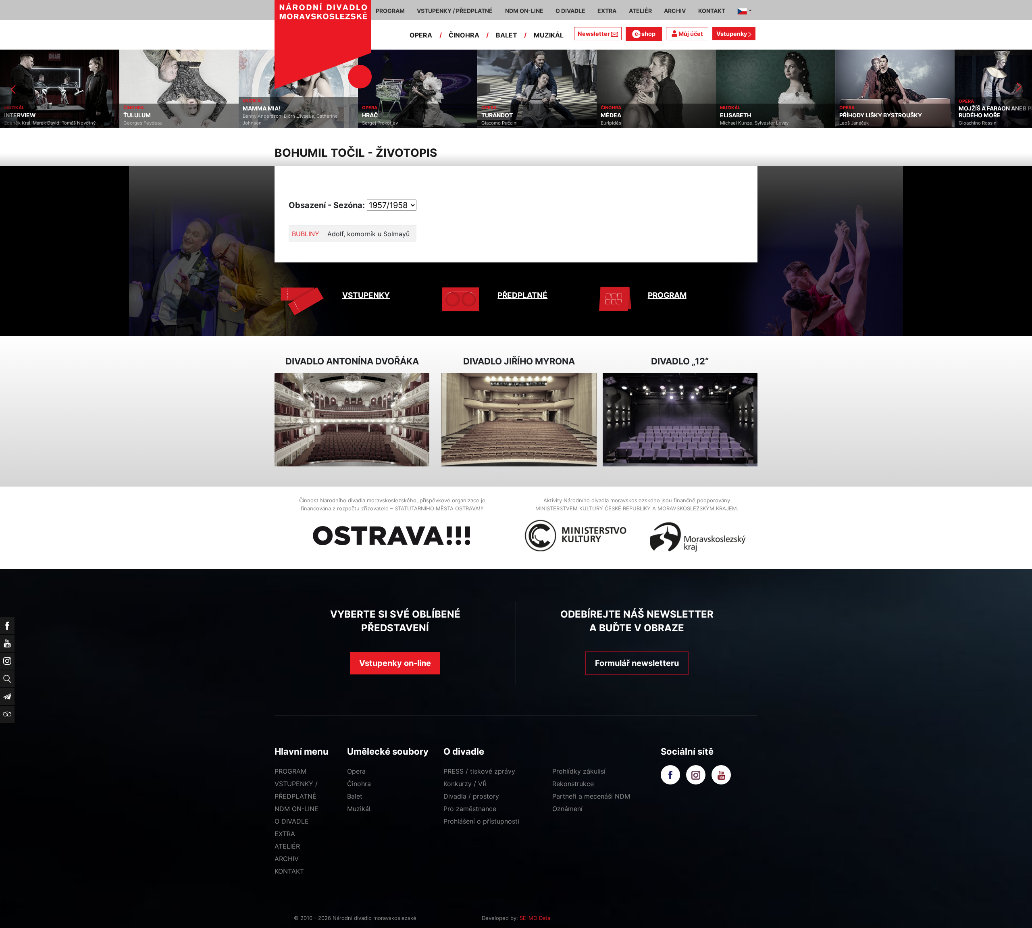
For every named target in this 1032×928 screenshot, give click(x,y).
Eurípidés (609, 123)
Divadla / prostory (471, 796)
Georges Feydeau (141, 123)
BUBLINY (305, 234)
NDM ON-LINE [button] (524, 10)
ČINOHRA (464, 35)
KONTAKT (289, 871)
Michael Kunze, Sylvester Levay (752, 123)
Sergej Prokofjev (378, 123)
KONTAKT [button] (711, 10)
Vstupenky (732, 33)
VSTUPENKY (366, 295)
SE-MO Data (535, 918)
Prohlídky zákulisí (578, 771)
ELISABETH (733, 115)
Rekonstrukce (573, 784)
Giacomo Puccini (498, 123)
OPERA (421, 35)
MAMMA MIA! (260, 108)
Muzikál (358, 809)
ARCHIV (287, 859)
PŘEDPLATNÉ (522, 295)
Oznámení (567, 809)
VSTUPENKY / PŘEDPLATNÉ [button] (455, 10)
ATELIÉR (287, 846)
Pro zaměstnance (469, 809)
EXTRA (285, 834)
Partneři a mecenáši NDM (591, 796)
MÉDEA (609, 115)
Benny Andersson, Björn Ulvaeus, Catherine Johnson (288, 119)
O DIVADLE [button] (570, 10)
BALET (506, 35)
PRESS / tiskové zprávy (479, 771)
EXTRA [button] (606, 10)
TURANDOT (495, 115)
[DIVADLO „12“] (680, 420)
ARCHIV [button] (675, 10)
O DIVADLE (292, 821)
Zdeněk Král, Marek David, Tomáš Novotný (48, 123)
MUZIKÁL (549, 35)
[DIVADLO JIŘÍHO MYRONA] (518, 420)
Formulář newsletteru (637, 663)
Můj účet (690, 33)
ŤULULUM (135, 115)
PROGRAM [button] (390, 10)
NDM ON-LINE (296, 809)
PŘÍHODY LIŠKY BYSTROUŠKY (879, 115)
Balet (354, 796)
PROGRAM (667, 295)
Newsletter (594, 33)
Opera (356, 771)
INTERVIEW (18, 115)
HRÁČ (368, 115)
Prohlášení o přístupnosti (481, 821)
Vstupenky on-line (395, 663)
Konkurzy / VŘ (465, 784)
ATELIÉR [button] (640, 10)
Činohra (359, 784)
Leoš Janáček (852, 123)
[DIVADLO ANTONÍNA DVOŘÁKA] (352, 420)
